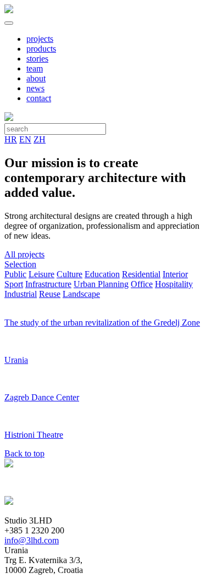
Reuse (49, 294)
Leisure (41, 274)
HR (10, 139)
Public (15, 274)
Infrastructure (48, 284)
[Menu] (8, 23)
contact (38, 98)
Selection (20, 264)
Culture (69, 274)
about (36, 78)
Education (102, 274)
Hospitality (174, 284)
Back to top (24, 453)
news (35, 88)
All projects (24, 254)
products (41, 48)
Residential (141, 274)
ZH (40, 139)
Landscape (81, 294)
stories (37, 58)
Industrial (20, 294)
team (34, 68)
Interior (175, 274)
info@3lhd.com (31, 540)
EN (25, 139)
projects (39, 38)
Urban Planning (101, 284)
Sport (13, 284)
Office (142, 284)
